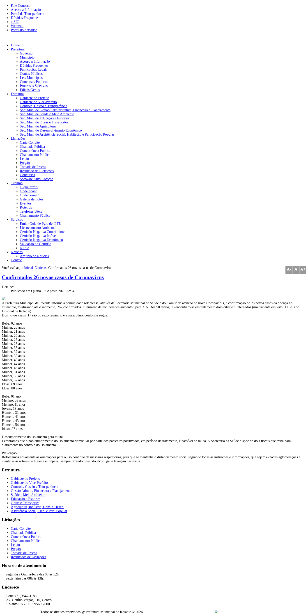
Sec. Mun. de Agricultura (38, 126)
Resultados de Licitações (28, 557)
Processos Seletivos (34, 86)
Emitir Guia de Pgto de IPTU (41, 223)
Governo (26, 53)
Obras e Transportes (25, 503)
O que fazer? (29, 187)
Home (15, 45)
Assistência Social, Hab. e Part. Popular (39, 511)
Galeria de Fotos (31, 199)
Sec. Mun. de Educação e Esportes (44, 118)
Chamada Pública (32, 146)
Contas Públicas (31, 73)
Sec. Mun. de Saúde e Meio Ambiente (47, 114)
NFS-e (24, 248)
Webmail (17, 26)
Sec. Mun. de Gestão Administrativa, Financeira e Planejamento (65, 110)
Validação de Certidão (35, 244)
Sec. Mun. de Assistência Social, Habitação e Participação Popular (67, 134)
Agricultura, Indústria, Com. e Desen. (37, 507)
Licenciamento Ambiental (38, 228)
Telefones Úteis (31, 211)
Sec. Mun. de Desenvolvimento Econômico (51, 130)
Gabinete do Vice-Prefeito (38, 102)
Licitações (18, 138)
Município (27, 57)
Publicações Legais (33, 69)
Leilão (24, 159)
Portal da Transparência (27, 14)
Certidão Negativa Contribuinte (42, 232)
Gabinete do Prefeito (34, 98)
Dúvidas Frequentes (25, 18)
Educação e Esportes (25, 499)
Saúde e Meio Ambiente (28, 495)
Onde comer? (29, 195)
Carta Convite (30, 142)
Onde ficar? (28, 191)
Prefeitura (18, 49)
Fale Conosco (20, 5)
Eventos (25, 203)
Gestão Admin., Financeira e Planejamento (41, 491)
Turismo (17, 183)
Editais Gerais (30, 90)
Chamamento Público (35, 155)
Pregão (25, 163)
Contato (16, 260)
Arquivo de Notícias (34, 256)
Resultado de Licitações (37, 171)
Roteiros (26, 207)
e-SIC (15, 22)
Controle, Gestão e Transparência (43, 106)
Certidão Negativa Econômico (41, 240)
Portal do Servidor (24, 30)
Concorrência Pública (35, 150)
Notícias (17, 252)
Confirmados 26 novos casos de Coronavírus (53, 277)
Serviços (17, 219)
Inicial (28, 268)
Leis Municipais (31, 78)
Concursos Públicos (34, 82)
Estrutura (17, 94)
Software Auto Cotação (36, 179)
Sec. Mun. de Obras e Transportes (44, 122)
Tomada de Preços (33, 167)
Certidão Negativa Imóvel (38, 236)
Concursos (27, 175)
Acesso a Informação (26, 9)
